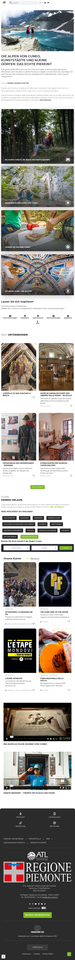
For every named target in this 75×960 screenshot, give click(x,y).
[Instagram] (32, 904)
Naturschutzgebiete (13, 530)
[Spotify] (42, 904)
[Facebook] (29, 904)
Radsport (25, 518)
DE (40, 3)
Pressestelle (35, 839)
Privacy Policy (48, 954)
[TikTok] (45, 904)
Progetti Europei (38, 843)
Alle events (35, 558)
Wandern (38, 518)
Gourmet (65, 530)
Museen (42, 524)
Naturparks (56, 524)
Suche (65, 548)
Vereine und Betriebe (14, 839)
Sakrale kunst (54, 518)
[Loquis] (39, 904)
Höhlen (30, 530)
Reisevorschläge (29, 537)
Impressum (26, 954)
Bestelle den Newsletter (37, 915)
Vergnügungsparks (47, 530)
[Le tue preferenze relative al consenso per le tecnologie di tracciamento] (3, 956)
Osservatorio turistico (14, 843)
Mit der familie (10, 537)
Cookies (37, 954)
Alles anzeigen (37, 487)
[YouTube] (36, 904)
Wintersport (9, 518)
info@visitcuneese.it (50, 897)
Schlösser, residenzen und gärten (19, 524)
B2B (48, 839)
